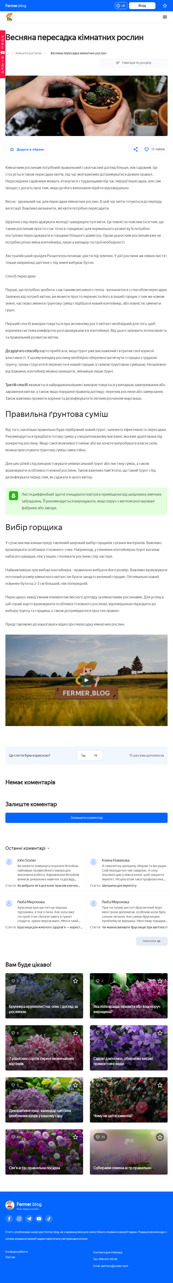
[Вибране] (165, 5)
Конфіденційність (16, 1251)
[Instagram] (19, 1219)
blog (15, 5)
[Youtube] (39, 1219)
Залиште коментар (31, 804)
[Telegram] (29, 1219)
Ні (95, 755)
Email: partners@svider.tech (110, 1266)
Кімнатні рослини (29, 53)
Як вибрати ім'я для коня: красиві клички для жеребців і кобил (47, 886)
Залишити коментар (87, 818)
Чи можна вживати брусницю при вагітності (134, 927)
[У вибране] (75, 981)
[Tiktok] (49, 1219)
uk (122, 6)
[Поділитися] (135, 149)
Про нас (10, 1257)
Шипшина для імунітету (119, 886)
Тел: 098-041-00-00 (105, 1259)
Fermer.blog (9, 17)
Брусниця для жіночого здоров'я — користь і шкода (49, 927)
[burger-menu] (165, 17)
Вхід (142, 5)
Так (83, 755)
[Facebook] (9, 1219)
